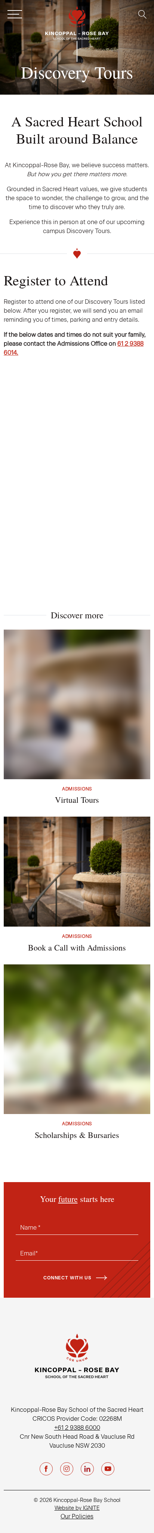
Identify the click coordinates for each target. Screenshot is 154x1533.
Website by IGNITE (77, 1508)
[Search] (142, 14)
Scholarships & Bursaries (77, 1134)
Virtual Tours (77, 799)
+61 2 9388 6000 (77, 1427)
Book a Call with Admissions (77, 947)
